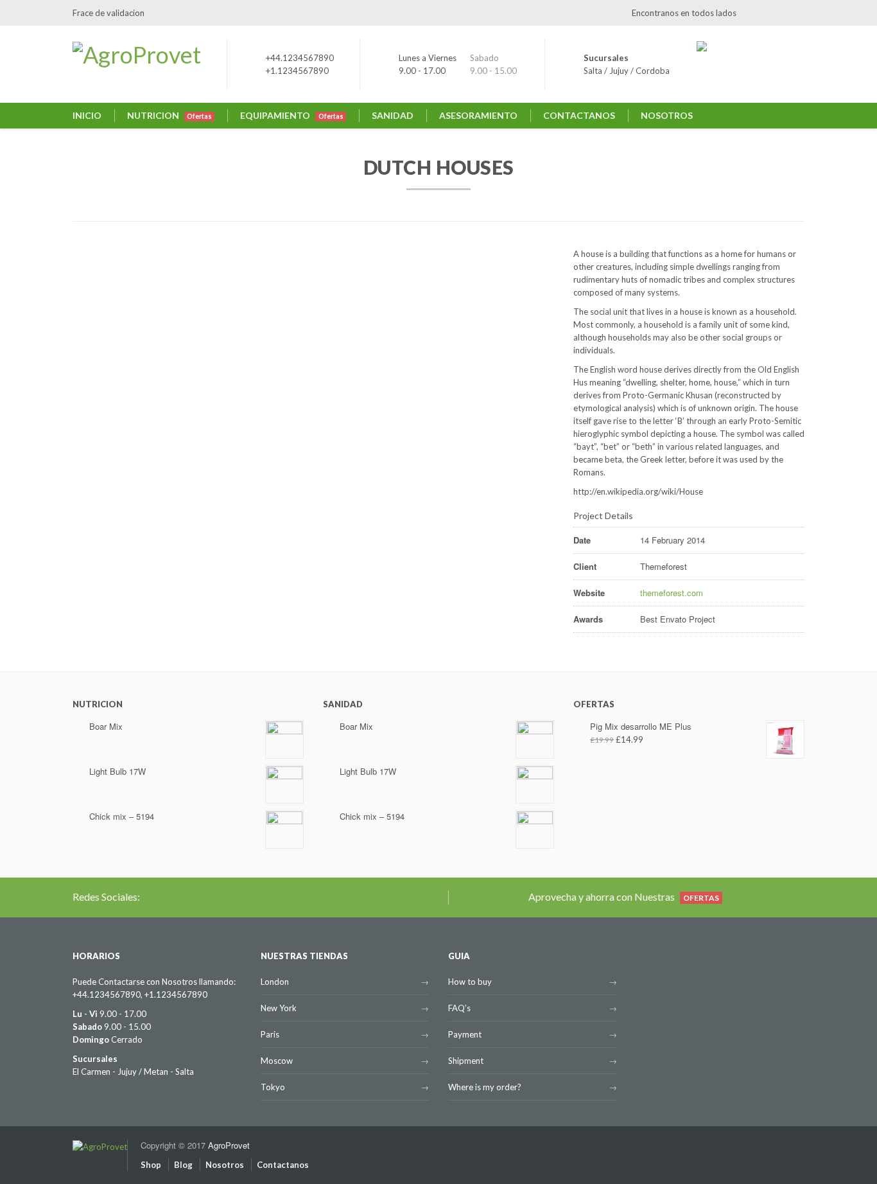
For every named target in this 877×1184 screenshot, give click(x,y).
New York (279, 1008)
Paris (270, 1034)
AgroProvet (229, 1145)
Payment (465, 1034)
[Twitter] (752, 13)
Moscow (277, 1061)
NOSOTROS (667, 115)
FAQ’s (459, 1008)
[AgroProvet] (100, 1139)
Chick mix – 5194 (121, 816)
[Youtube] (794, 13)
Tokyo (273, 1087)
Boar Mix (106, 726)
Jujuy (619, 71)
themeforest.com (671, 593)
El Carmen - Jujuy (105, 1071)
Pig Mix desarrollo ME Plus (640, 726)
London (275, 981)
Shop (151, 1165)
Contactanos (283, 1165)
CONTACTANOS (579, 115)
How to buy (470, 981)
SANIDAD (392, 115)
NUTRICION (169, 115)
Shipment (465, 1061)
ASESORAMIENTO (478, 115)
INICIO (87, 115)
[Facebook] (773, 13)
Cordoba (653, 71)
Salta (593, 71)
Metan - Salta (169, 1071)
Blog (183, 1165)
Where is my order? (484, 1087)
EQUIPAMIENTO (291, 115)
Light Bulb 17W (117, 771)
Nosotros (224, 1165)
